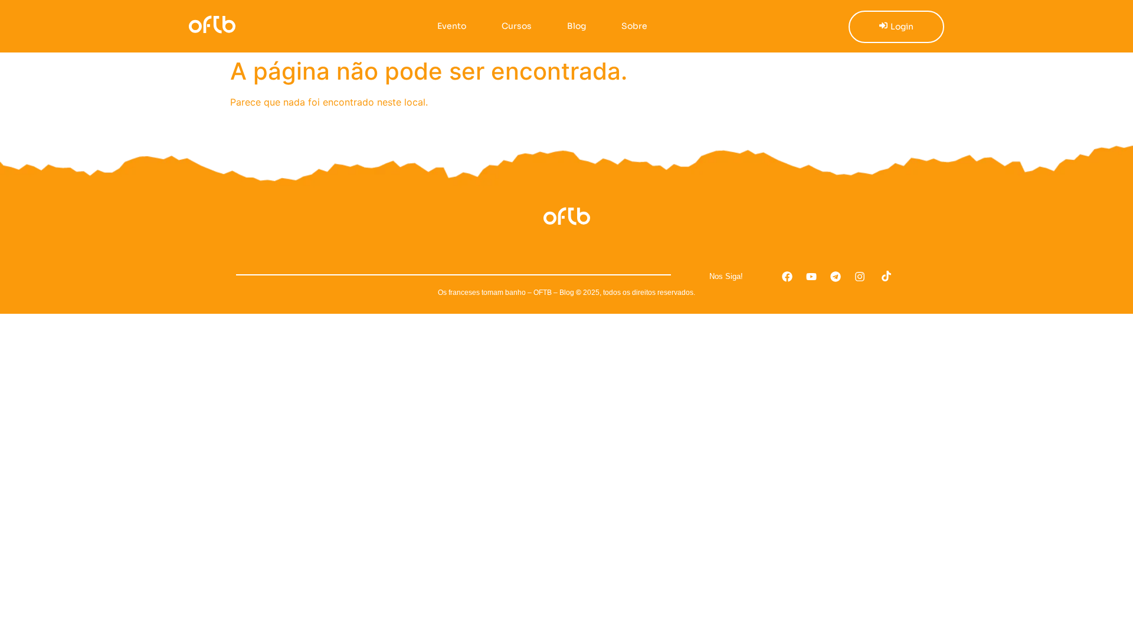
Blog (576, 26)
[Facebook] (787, 276)
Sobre (634, 26)
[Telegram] (835, 276)
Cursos (517, 26)
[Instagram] (859, 276)
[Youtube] (811, 276)
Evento (451, 26)
